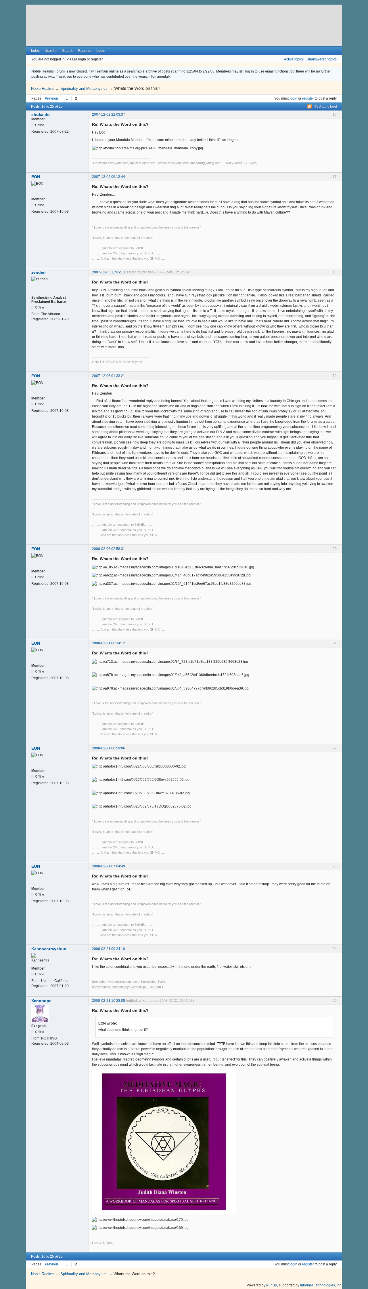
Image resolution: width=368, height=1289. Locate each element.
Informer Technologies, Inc (320, 1285)
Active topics (294, 59)
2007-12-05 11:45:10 (108, 272)
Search (67, 51)
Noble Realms (42, 88)
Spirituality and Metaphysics (84, 88)
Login (100, 51)
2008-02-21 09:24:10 (108, 949)
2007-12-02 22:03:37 (108, 115)
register (308, 98)
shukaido (40, 114)
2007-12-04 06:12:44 (108, 177)
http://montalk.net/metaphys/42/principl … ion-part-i (127, 987)
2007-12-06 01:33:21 (108, 376)
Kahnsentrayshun (48, 949)
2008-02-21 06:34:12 (108, 643)
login (293, 98)
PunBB (271, 1285)
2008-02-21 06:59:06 (108, 748)
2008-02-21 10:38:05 (108, 1001)
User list (51, 51)
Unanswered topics (321, 59)
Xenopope (41, 1000)
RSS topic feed (325, 106)
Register (84, 51)
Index (35, 51)
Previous (52, 98)
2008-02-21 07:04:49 (108, 866)
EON (35, 176)
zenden (38, 272)
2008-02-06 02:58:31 (108, 549)
